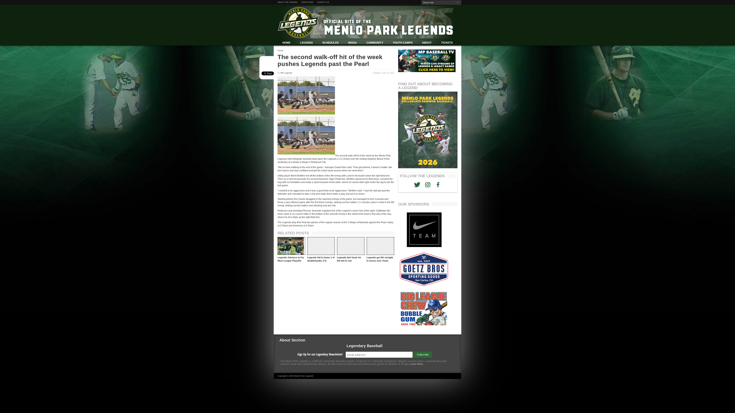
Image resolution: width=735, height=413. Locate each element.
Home (280, 50)
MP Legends (286, 73)
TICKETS (447, 42)
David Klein (307, 2)
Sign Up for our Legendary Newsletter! (320, 354)
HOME (286, 42)
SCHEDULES (330, 42)
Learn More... (417, 364)
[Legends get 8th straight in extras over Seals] (380, 246)
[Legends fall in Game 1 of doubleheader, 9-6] (321, 246)
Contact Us (323, 2)
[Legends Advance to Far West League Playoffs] (291, 246)
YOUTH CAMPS (402, 42)
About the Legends (287, 2)
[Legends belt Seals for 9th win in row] (351, 246)
